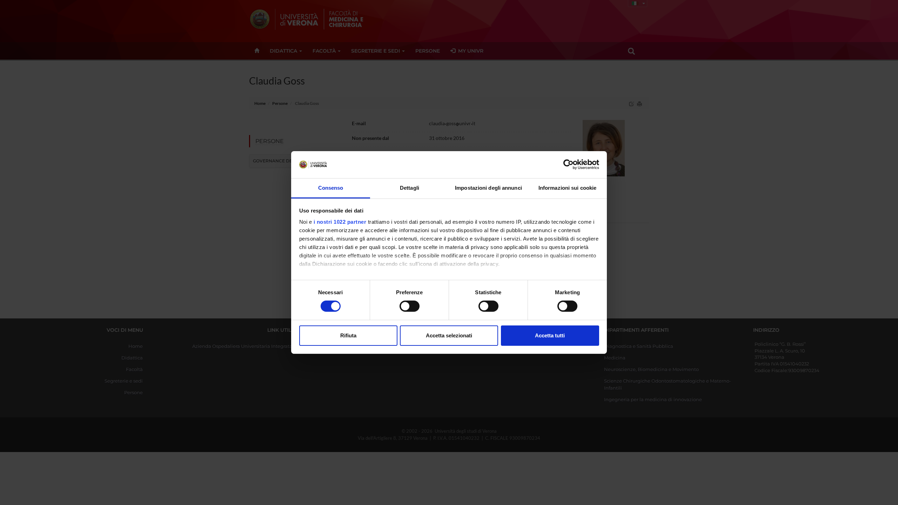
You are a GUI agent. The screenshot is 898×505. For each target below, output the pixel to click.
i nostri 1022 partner (340, 222)
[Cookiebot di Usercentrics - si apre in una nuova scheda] (568, 164)
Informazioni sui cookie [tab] (567, 188)
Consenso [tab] (330, 188)
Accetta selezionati (449, 335)
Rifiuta (348, 335)
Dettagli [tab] (409, 188)
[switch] (410, 306)
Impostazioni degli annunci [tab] (488, 188)
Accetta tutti (550, 335)
